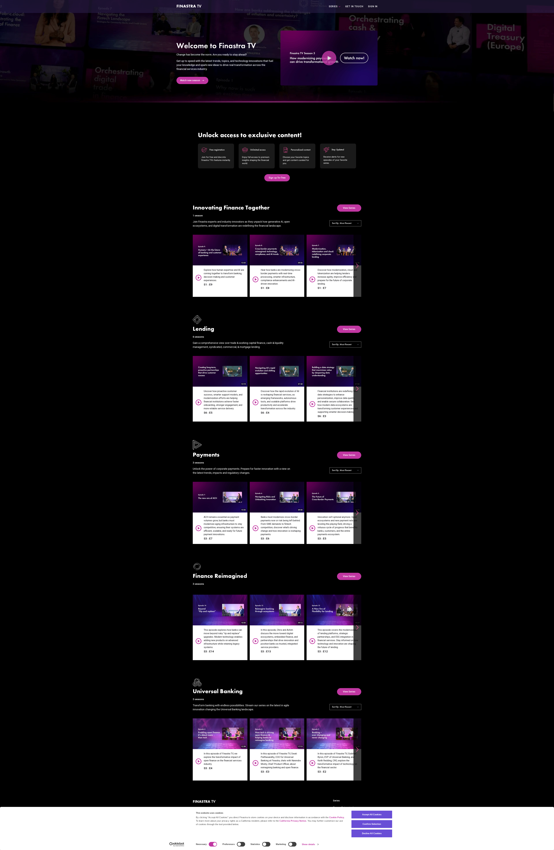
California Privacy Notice (292, 821)
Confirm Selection (372, 824)
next (357, 266)
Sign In (373, 6)
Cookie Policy (336, 817)
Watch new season (190, 80)
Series (336, 800)
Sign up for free (277, 177)
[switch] (241, 844)
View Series (349, 208)
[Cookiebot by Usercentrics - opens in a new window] (176, 844)
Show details (308, 844)
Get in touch (354, 6)
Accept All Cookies (371, 814)
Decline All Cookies (372, 833)
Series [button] (333, 6)
